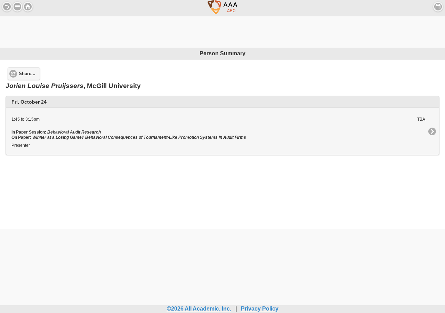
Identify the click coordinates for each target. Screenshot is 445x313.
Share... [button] (27, 73)
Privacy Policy (259, 309)
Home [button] (28, 6)
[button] (17, 6)
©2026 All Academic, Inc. (199, 309)
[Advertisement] (222, 32)
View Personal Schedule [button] (438, 6)
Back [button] (7, 6)
